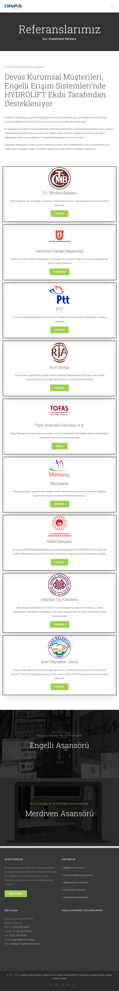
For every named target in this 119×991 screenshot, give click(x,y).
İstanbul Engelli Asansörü (31, 975)
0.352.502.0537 (21, 927)
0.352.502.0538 (18, 935)
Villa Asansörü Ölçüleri (76, 897)
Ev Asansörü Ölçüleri (74, 889)
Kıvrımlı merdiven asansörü (78, 874)
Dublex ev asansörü (74, 867)
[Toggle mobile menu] (112, 6)
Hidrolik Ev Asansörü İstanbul (92, 975)
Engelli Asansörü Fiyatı (52, 975)
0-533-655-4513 (22, 931)
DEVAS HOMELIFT (71, 975)
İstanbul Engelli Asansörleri (25, 943)
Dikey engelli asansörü (76, 882)
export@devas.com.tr (23, 939)
